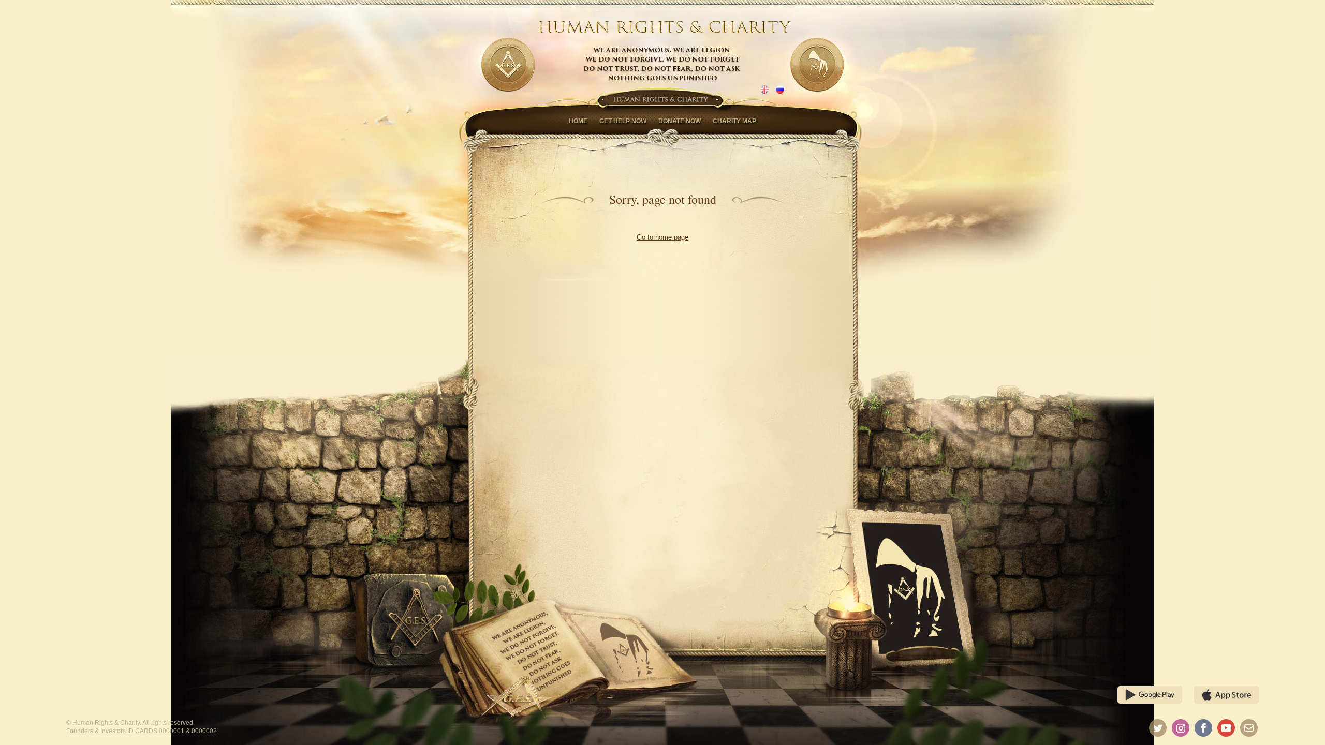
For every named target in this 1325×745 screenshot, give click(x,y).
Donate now (679, 121)
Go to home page (662, 237)
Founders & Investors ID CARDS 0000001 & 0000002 (141, 731)
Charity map (734, 121)
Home (578, 121)
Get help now (622, 121)
